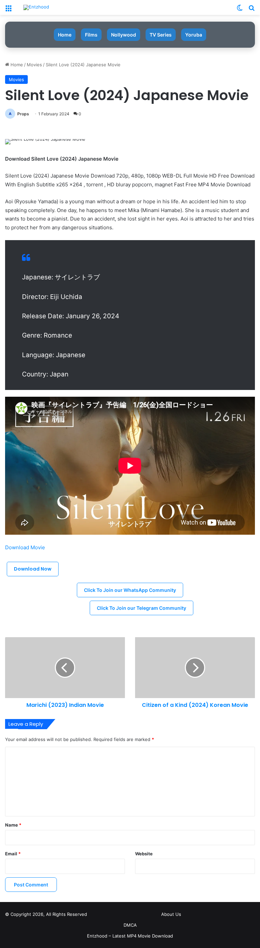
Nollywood (123, 35)
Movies (34, 64)
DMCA (130, 925)
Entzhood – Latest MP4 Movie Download (130, 936)
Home (64, 35)
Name (13, 825)
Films (91, 35)
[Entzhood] (36, 7)
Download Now (32, 568)
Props (23, 113)
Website (144, 853)
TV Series (161, 35)
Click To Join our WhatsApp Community (130, 590)
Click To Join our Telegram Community (141, 608)
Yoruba (193, 35)
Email (13, 853)
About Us (171, 914)
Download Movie (25, 547)
